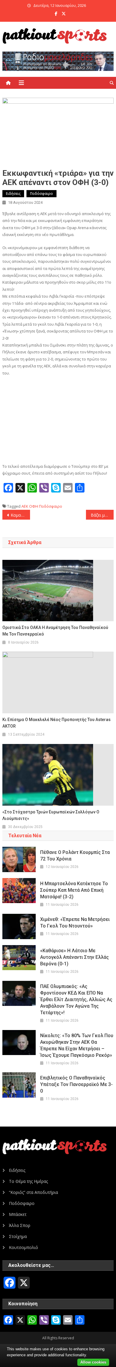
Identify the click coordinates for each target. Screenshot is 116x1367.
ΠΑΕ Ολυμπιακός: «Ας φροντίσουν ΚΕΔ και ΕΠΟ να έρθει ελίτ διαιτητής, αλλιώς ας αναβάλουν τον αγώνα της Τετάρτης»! (76, 999)
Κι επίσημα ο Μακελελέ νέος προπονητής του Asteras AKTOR (56, 722)
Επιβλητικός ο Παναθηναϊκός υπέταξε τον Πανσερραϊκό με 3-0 (76, 1084)
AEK (24, 506)
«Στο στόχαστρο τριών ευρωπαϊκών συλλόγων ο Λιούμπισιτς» (50, 815)
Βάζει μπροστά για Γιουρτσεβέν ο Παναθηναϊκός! (102, 515)
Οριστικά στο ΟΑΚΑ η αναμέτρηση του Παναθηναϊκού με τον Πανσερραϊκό (55, 630)
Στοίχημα (18, 1236)
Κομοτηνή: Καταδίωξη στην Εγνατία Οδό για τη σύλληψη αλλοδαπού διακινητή (20, 515)
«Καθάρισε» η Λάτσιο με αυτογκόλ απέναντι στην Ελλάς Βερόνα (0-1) (74, 957)
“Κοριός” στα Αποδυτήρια (33, 1192)
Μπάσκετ (17, 1214)
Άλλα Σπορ (19, 1225)
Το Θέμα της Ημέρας (28, 1181)
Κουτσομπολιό (23, 1247)
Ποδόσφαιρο (41, 193)
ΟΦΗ (33, 506)
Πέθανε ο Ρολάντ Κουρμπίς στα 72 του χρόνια (75, 855)
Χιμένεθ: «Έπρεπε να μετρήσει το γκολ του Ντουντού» (75, 922)
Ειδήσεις (13, 193)
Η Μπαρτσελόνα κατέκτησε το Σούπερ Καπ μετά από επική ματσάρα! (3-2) (74, 890)
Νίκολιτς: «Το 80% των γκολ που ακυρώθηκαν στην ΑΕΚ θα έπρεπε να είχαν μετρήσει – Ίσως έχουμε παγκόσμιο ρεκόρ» (76, 1045)
